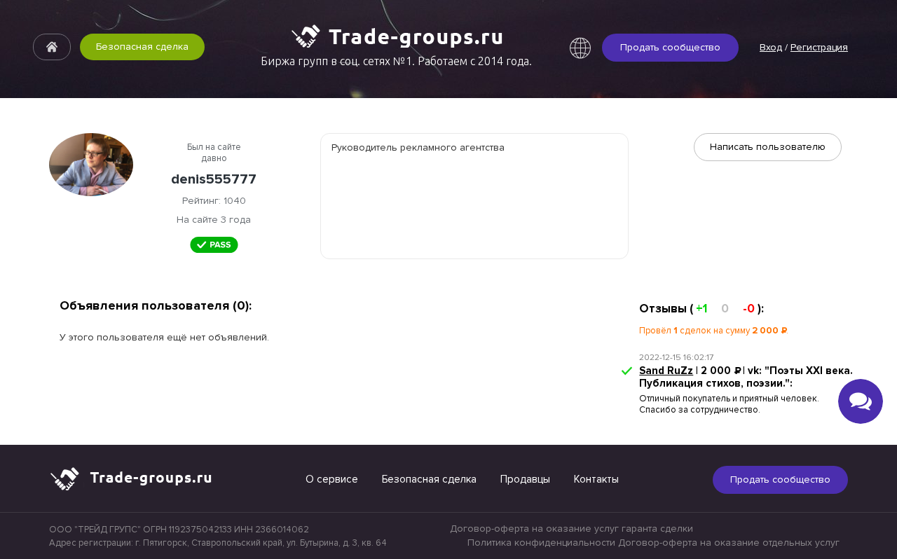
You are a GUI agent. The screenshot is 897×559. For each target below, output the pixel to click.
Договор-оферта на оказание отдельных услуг (729, 542)
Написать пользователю (768, 147)
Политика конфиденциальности (541, 542)
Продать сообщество (670, 47)
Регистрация (819, 47)
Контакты (596, 479)
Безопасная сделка (142, 47)
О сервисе (332, 479)
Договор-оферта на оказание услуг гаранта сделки (571, 528)
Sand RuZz (666, 370)
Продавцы (525, 479)
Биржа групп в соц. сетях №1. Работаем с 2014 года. (396, 61)
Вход (771, 47)
